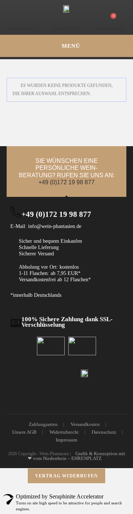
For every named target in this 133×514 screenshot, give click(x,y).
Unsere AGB (24, 432)
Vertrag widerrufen (66, 475)
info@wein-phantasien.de (54, 226)
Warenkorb (109, 29)
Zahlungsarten (43, 424)
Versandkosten (85, 424)
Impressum (66, 440)
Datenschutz (104, 432)
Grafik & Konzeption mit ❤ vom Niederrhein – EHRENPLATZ (76, 456)
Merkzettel (66, 29)
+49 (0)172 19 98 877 (66, 182)
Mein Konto (21, 29)
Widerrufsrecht (64, 432)
